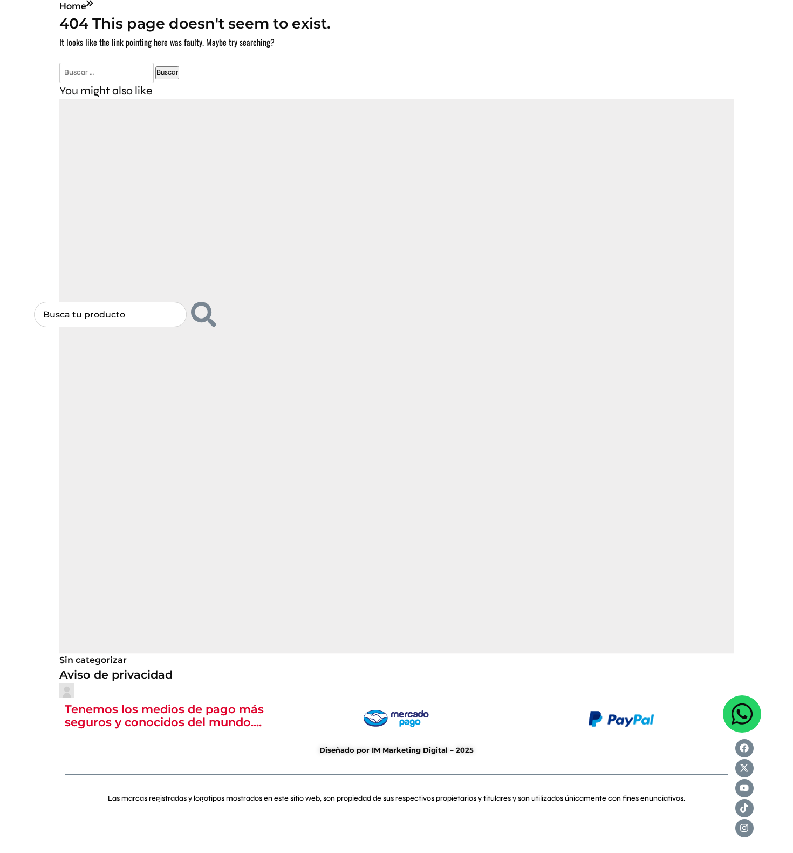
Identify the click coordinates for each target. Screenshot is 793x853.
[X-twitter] (744, 768)
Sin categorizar (93, 660)
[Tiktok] (744, 808)
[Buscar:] (107, 71)
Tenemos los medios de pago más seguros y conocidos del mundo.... (164, 715)
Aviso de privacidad (116, 674)
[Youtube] (744, 788)
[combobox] (110, 314)
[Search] (203, 314)
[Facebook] (744, 748)
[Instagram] (744, 828)
